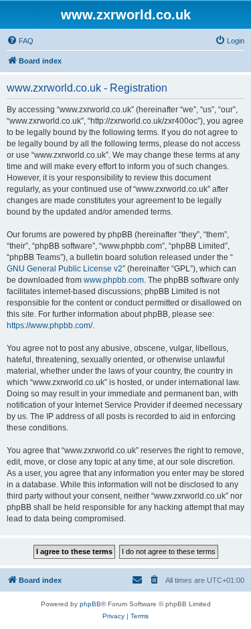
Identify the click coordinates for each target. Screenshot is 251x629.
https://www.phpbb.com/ (49, 325)
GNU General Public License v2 (64, 268)
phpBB (90, 604)
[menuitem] (20, 41)
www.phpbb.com (114, 280)
